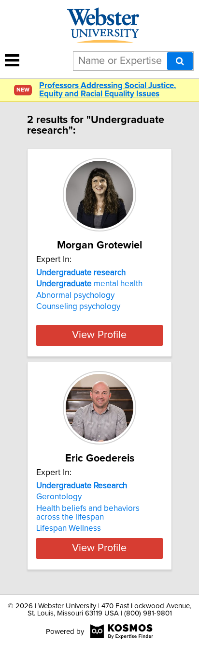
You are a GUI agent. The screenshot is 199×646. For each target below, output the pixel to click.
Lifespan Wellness (68, 528)
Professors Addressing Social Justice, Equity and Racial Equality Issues (107, 90)
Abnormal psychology (75, 295)
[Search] (180, 61)
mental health (89, 283)
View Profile (99, 335)
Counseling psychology (78, 306)
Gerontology (59, 496)
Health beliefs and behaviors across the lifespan (88, 513)
